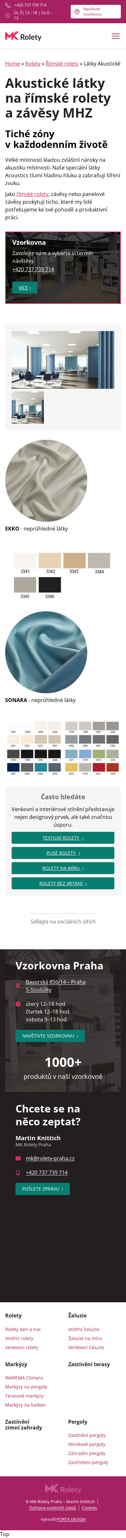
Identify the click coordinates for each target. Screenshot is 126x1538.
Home (12, 63)
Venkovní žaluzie (86, 1347)
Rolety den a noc (23, 1329)
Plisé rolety (62, 853)
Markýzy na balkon (25, 1405)
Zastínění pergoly (87, 1435)
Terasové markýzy (24, 1396)
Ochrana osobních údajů (52, 1508)
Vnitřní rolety (19, 1338)
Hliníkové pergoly (86, 1444)
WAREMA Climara (24, 1378)
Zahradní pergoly (86, 1453)
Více (23, 287)
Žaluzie (77, 1315)
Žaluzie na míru (85, 1338)
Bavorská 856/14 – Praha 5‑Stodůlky (56, 985)
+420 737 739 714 (30, 5)
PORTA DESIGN (71, 1519)
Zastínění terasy (89, 1364)
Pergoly (77, 1421)
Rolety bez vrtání (61, 883)
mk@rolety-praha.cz (50, 1158)
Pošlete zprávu (42, 1189)
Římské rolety (62, 63)
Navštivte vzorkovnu (92, 11)
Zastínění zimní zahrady (23, 1424)
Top (4, 1534)
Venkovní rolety (21, 1347)
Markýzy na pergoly (26, 1387)
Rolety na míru (61, 868)
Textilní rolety (61, 838)
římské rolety (32, 194)
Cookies (89, 1508)
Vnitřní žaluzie (83, 1329)
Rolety (32, 63)
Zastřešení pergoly (88, 1462)
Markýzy (16, 1364)
